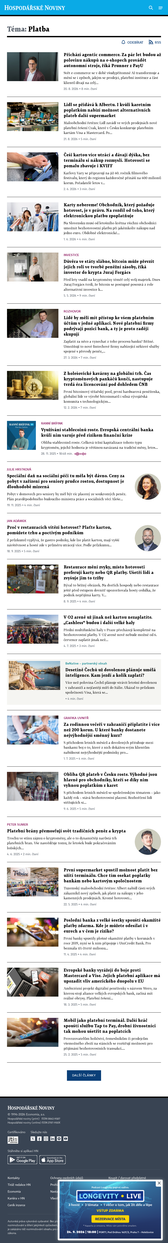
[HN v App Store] (52, 1159)
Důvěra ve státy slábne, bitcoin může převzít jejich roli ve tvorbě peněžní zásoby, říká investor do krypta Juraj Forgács (109, 267)
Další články (84, 1075)
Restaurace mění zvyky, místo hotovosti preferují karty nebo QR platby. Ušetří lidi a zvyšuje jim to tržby (109, 572)
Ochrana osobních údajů (66, 1178)
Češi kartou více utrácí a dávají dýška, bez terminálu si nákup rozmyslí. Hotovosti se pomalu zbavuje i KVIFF (107, 160)
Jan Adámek (16, 521)
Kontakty (14, 1178)
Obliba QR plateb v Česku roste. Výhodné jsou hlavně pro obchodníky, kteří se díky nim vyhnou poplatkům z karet (110, 780)
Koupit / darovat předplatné (127, 1178)
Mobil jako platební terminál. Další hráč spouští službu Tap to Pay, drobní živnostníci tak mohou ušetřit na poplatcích (110, 1026)
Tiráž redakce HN (19, 1184)
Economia (14, 1191)
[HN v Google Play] (22, 1159)
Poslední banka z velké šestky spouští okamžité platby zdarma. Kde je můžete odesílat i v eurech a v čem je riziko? (112, 926)
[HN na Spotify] (59, 1138)
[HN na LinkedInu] (52, 1138)
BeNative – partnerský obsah (86, 663)
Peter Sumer (17, 824)
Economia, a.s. (35, 1114)
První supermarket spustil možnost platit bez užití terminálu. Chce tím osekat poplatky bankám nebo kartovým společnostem (111, 875)
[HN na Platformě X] (33, 1138)
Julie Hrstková (19, 469)
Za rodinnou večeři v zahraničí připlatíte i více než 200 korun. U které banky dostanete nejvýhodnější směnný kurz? (112, 730)
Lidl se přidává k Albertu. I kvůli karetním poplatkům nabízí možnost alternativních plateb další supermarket (107, 110)
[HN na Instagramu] (46, 1138)
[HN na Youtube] (65, 1138)
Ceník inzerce (16, 1205)
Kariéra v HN (16, 1198)
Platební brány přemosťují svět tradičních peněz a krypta (66, 831)
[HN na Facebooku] (39, 1138)
